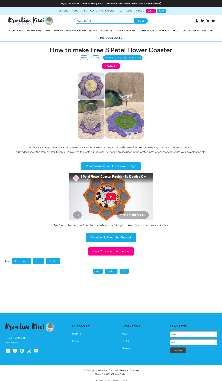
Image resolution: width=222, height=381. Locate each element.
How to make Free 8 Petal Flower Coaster (123, 58)
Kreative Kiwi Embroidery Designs (112, 370)
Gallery (126, 348)
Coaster (53, 261)
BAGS (175, 30)
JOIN (161, 11)
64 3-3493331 (17, 337)
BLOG (129, 11)
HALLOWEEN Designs (87, 3)
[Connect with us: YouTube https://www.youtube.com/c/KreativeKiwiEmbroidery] (8, 351)
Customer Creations (102, 11)
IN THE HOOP (146, 30)
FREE (84, 11)
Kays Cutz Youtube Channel (111, 251)
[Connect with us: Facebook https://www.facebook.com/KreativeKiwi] (15, 351)
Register (77, 333)
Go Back (111, 66)
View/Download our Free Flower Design (111, 166)
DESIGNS (63, 11)
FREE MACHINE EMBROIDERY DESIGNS (75, 30)
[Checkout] (213, 21)
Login (151, 11)
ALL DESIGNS (33, 30)
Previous (111, 271)
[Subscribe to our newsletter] (36, 351)
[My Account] (196, 21)
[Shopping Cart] (208, 21)
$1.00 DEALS (16, 30)
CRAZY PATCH (191, 30)
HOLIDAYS (106, 30)
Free (38, 261)
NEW (47, 30)
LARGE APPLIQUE (125, 30)
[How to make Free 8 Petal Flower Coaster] (111, 138)
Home (75, 11)
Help (124, 333)
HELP (120, 11)
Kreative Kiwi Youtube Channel (111, 237)
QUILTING (207, 30)
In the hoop (21, 261)
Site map (134, 370)
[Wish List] (202, 21)
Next (124, 271)
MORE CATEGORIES (111, 37)
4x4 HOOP (163, 30)
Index (98, 271)
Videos (140, 11)
